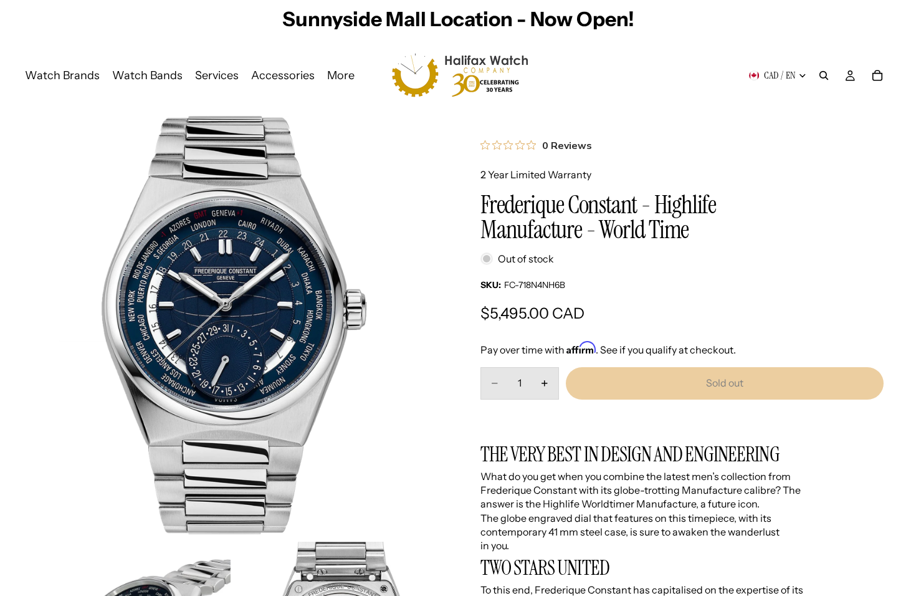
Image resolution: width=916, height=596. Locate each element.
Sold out (724, 383)
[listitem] (341, 75)
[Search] (823, 75)
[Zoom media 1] (234, 325)
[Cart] (877, 75)
